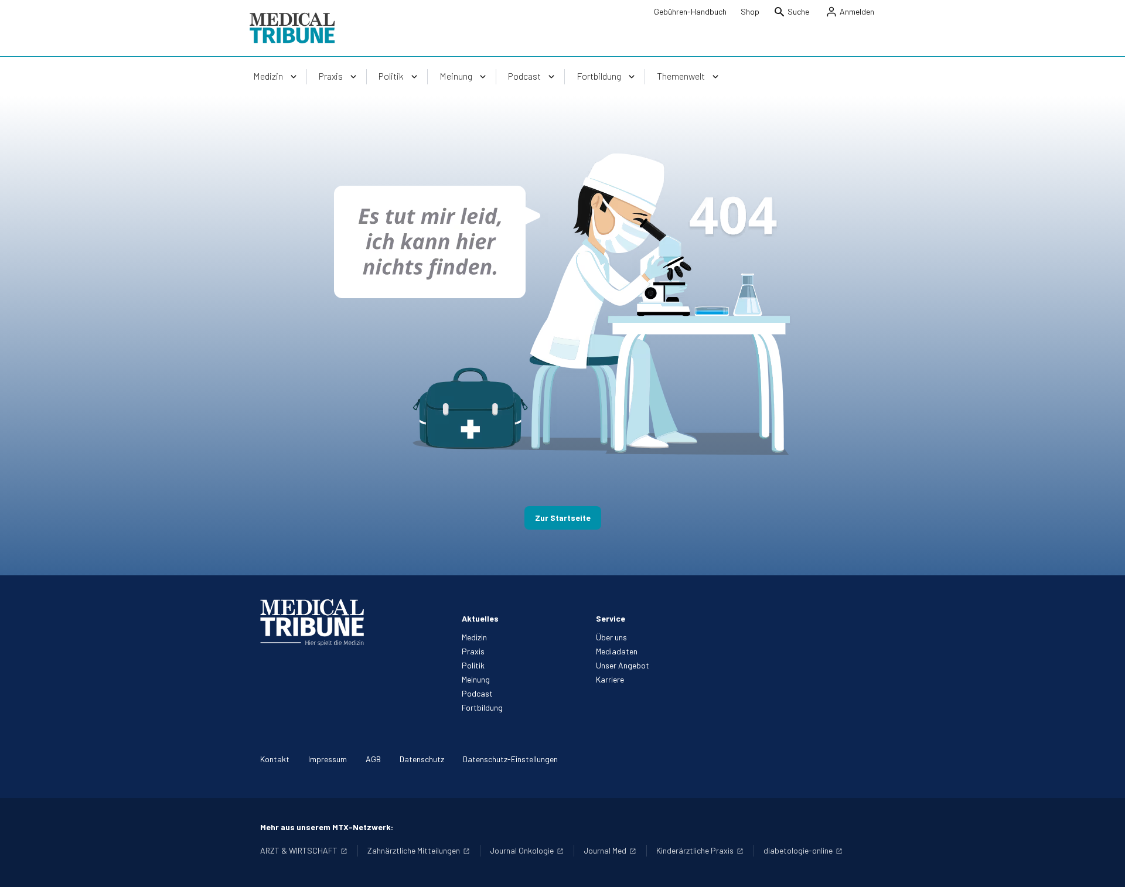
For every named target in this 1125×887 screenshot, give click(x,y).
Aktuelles (480, 618)
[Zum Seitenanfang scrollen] (1104, 866)
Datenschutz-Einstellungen (510, 759)
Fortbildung (482, 707)
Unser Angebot (622, 665)
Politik (473, 665)
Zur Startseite (563, 518)
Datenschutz (422, 759)
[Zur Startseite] (292, 28)
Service (610, 618)
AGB (373, 759)
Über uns (611, 637)
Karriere (610, 679)
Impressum (327, 759)
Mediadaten (617, 651)
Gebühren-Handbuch (690, 11)
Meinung (476, 679)
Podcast (477, 693)
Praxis (473, 651)
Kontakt (274, 759)
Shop (750, 11)
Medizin (474, 637)
